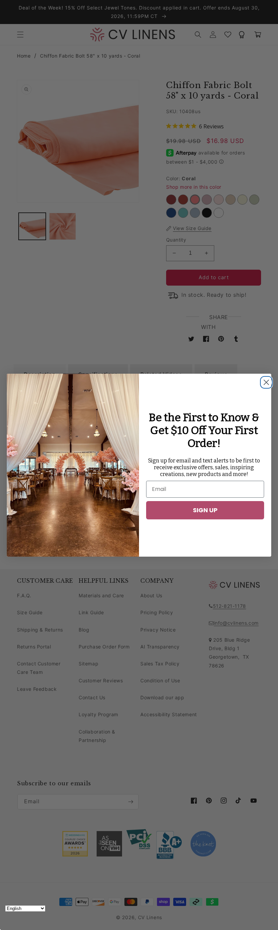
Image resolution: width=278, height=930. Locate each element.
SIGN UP (205, 510)
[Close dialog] (264, 380)
